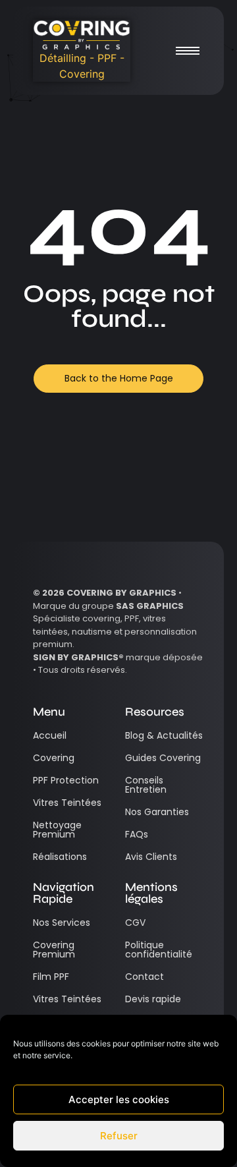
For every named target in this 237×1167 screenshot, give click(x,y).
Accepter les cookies (118, 1099)
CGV (135, 922)
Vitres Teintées (67, 802)
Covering (53, 757)
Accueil (49, 735)
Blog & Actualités (164, 735)
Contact (144, 976)
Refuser (119, 1135)
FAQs (136, 834)
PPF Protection (66, 780)
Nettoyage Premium (57, 829)
